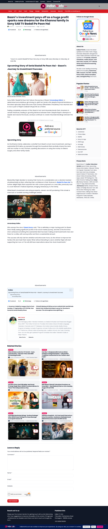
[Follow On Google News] (88, 30)
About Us (10, 1)
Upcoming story (15, 294)
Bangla (37, 11)
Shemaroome (82, 149)
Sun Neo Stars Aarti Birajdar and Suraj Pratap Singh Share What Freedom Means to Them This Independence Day (23, 386)
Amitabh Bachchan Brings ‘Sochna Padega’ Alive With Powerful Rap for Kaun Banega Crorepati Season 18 (23, 417)
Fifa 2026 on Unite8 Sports (72, 11)
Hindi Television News (29, 26)
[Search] (99, 6)
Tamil (25, 11)
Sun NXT (80, 152)
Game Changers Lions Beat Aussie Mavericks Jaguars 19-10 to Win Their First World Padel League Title (92, 103)
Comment (11, 455)
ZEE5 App (81, 142)
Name (9, 473)
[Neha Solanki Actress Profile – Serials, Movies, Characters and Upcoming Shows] (80, 89)
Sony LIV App (82, 139)
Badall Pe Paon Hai (63, 182)
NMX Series (81, 147)
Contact (42, 1)
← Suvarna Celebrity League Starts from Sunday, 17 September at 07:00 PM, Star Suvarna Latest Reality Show (20, 308)
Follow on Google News (41, 29)
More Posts (22, 337)
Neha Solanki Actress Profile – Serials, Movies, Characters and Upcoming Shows (92, 88)
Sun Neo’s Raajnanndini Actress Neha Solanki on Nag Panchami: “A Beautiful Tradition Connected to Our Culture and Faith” (55, 354)
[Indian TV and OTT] (54, 6)
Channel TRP (56, 1)
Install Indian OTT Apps (32, 1)
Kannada (53, 11)
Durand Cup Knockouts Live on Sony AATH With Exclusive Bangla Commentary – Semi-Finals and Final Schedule (92, 95)
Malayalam (45, 11)
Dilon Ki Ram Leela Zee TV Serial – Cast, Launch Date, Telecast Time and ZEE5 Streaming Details (21, 353)
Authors (49, 1)
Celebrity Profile (19, 1)
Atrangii (80, 144)
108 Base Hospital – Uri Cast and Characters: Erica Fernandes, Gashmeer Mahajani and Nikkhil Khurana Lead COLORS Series (57, 417)
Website (31, 337)
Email (9, 479)
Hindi (20, 11)
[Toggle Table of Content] (70, 290)
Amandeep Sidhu (56, 100)
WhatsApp (28, 29)
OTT (15, 11)
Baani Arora (28, 227)
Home (10, 11)
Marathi (60, 11)
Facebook (13, 29)
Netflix (80, 137)
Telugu (31, 11)
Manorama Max (83, 154)
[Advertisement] (40, 43)
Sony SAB (42, 26)
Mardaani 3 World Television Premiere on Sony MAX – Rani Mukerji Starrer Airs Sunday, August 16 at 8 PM (57, 386)
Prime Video (81, 134)
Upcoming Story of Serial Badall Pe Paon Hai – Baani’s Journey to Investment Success (35, 292)
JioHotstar (81, 132)
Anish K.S (21, 319)
